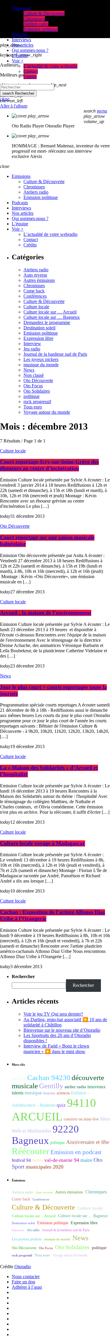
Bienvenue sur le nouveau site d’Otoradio (61, 1030)
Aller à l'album (13, 105)
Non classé (33, 375)
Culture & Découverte (44, 301)
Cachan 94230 (48, 1078)
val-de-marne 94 (61, 1160)
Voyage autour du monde (46, 412)
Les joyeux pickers (40, 359)
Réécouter (30, 1151)
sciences (63, 1093)
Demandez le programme (46, 322)
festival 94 (21, 1160)
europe (19, 1078)
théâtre (37, 1160)
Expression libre (38, 338)
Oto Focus (33, 385)
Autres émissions (39, 280)
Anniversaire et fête (87, 1142)
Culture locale (36, 306)
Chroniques (34, 285)
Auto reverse (35, 275)
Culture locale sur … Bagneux (51, 317)
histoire (49, 1093)
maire (86, 1160)
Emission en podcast (75, 1152)
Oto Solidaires (36, 391)
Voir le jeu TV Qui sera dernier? (53, 1013)
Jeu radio (31, 348)
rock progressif (37, 401)
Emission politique (40, 333)
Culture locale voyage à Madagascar (42, 843)
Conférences (35, 296)
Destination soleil (39, 327)
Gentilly (51, 1086)
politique (31, 396)
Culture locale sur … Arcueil (50, 311)
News (28, 369)
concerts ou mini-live (81, 1119)
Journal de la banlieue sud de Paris (55, 354)
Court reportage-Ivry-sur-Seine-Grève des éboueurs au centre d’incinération (49, 465)
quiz (61, 1105)
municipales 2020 (44, 1167)
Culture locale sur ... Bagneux (83, 1216)
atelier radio (75, 1086)
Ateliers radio (35, 269)
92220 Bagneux (45, 1134)
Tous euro (32, 406)
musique (33, 1093)
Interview (32, 343)
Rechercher (18, 93)
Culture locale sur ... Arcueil (34, 1216)
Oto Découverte (38, 380)
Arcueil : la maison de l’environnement (45, 613)
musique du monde (41, 364)
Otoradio (22, 1266)
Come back (34, 290)
